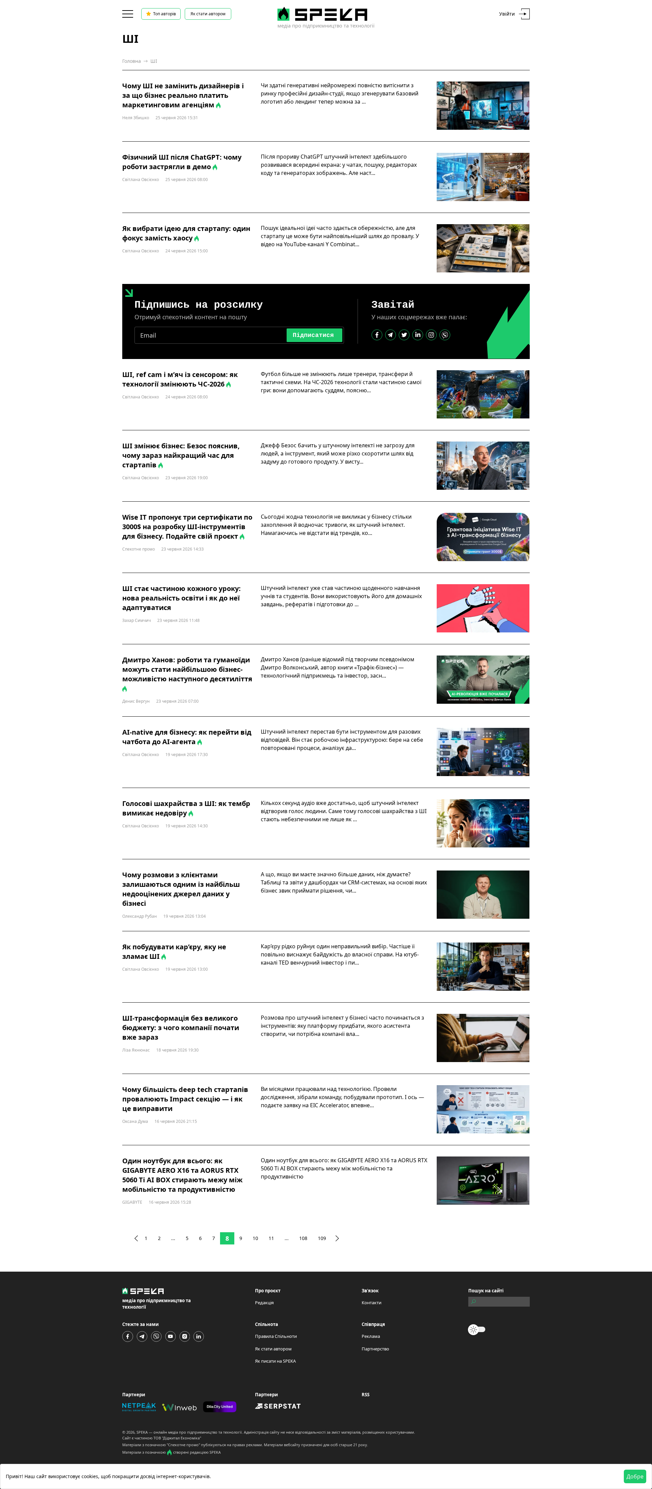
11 (271, 1238)
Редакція (264, 1302)
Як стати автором (208, 14)
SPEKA (142, 1432)
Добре (635, 1476)
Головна (131, 61)
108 (303, 1238)
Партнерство (375, 1349)
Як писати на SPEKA (275, 1361)
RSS (365, 1395)
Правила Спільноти (276, 1336)
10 (255, 1238)
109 (322, 1238)
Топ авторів (164, 14)
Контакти (371, 1302)
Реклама (371, 1336)
